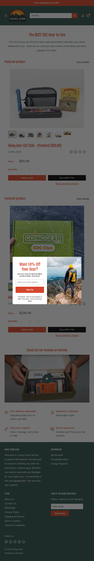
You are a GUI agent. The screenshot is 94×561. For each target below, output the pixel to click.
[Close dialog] (78, 260)
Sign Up (29, 290)
